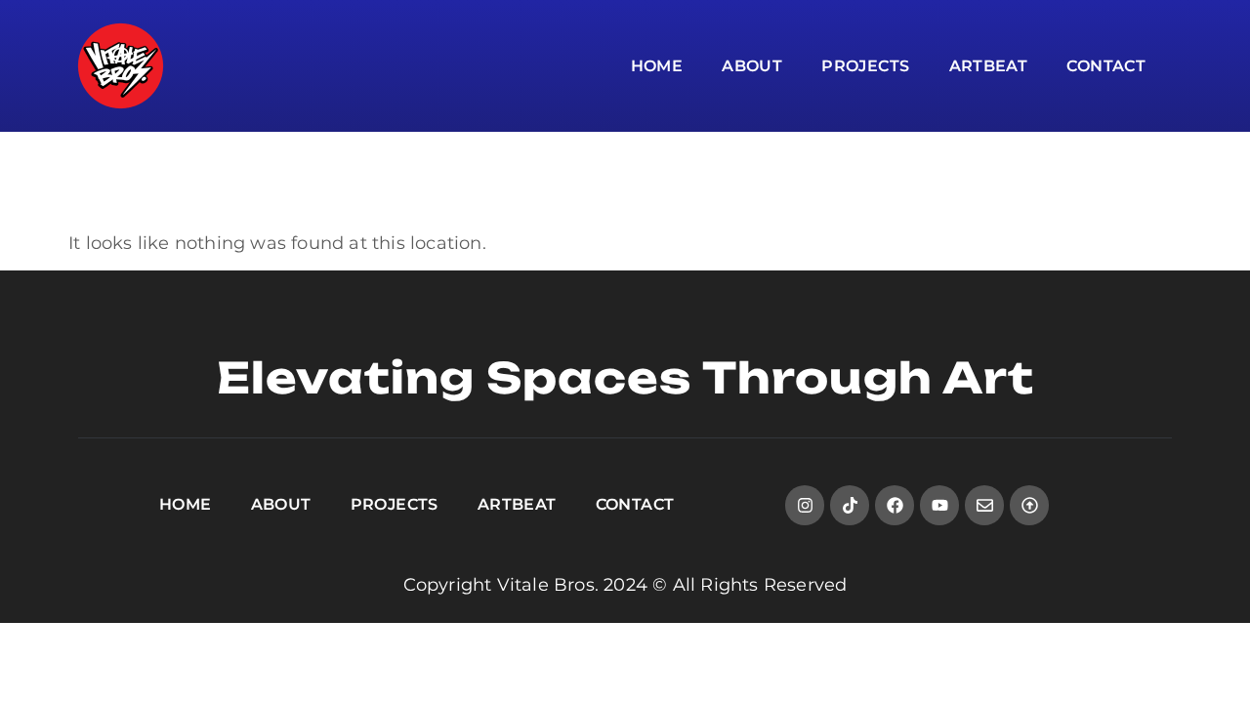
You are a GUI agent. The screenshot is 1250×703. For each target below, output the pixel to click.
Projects (865, 66)
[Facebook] (895, 505)
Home (657, 66)
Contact (1106, 66)
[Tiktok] (850, 505)
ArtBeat (988, 66)
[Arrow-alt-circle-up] (1030, 505)
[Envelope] (985, 505)
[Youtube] (940, 505)
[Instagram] (805, 505)
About (752, 66)
